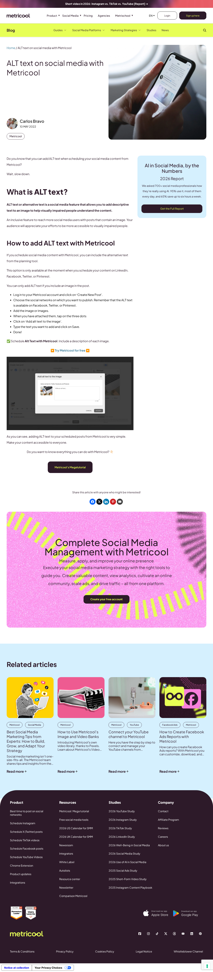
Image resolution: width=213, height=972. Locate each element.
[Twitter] (165, 933)
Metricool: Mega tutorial (74, 811)
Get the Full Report (172, 208)
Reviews (163, 828)
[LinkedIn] (191, 933)
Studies (151, 30)
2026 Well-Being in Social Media (129, 845)
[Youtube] (183, 933)
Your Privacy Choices (48, 967)
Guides (58, 30)
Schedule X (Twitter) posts (26, 831)
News (165, 30)
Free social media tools (73, 819)
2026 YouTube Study (122, 811)
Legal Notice (144, 951)
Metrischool (122, 15)
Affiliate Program (168, 819)
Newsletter (66, 887)
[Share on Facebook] (93, 502)
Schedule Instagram (22, 823)
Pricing (88, 15)
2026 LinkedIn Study (122, 836)
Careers (163, 836)
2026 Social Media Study (124, 853)
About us (163, 845)
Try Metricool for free (70, 350)
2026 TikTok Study (120, 828)
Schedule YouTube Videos (26, 857)
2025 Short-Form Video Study (128, 879)
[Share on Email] (120, 502)
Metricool (15, 136)
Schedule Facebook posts (26, 848)
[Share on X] (99, 502)
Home (11, 48)
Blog (11, 30)
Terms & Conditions (22, 951)
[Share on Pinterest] (113, 502)
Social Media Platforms (86, 30)
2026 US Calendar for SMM (76, 828)
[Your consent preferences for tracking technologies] (207, 966)
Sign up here (193, 15)
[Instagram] (148, 933)
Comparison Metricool (73, 896)
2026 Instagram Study (123, 819)
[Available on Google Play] (188, 913)
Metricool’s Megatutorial (70, 467)
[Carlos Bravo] (12, 123)
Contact (163, 811)
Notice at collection (16, 967)
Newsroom (66, 845)
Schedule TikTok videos (24, 840)
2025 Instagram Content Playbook (130, 887)
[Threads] (174, 933)
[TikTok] (157, 933)
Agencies (104, 15)
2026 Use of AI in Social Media (127, 862)
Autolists (64, 870)
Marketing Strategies (124, 30)
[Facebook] (139, 933)
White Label (66, 862)
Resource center (69, 879)
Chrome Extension (21, 865)
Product (52, 15)
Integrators (66, 853)
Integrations (17, 882)
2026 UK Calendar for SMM (76, 836)
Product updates (20, 874)
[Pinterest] (200, 933)
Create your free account (106, 599)
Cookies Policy (104, 951)
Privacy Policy (65, 951)
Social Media (70, 15)
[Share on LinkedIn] (106, 502)
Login (167, 15)
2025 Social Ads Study (123, 870)
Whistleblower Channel (188, 951)
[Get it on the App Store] (158, 913)
